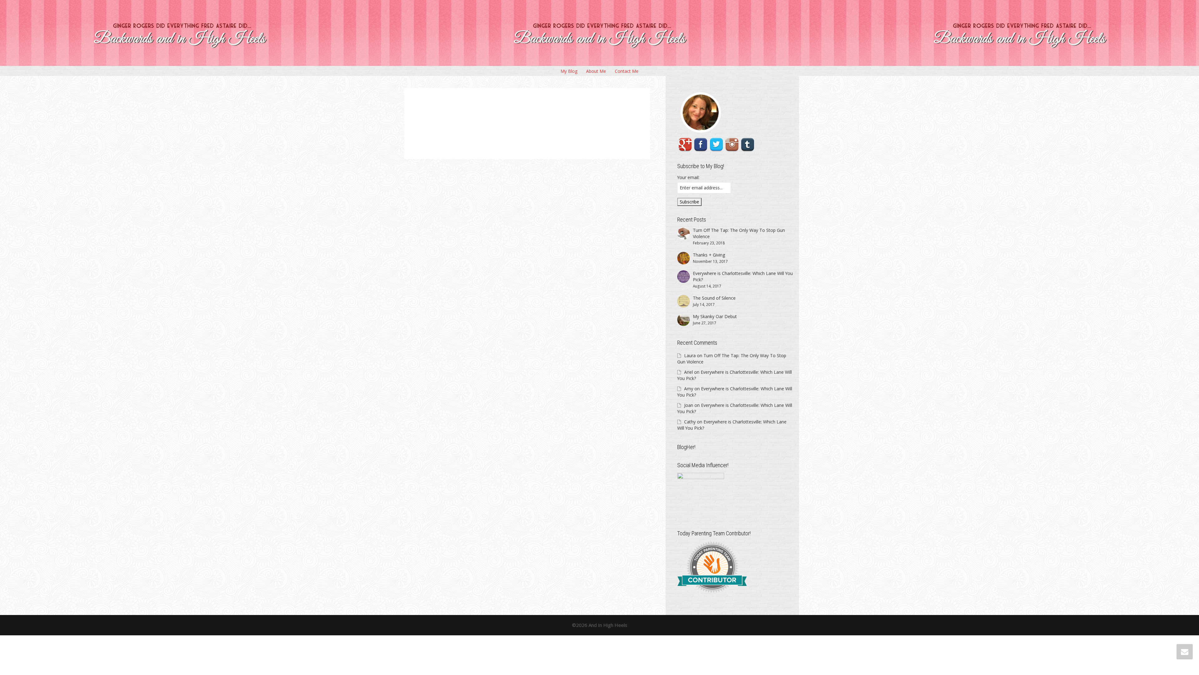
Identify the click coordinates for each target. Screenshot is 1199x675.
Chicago (538, 115)
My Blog (568, 71)
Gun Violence (512, 121)
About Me (596, 71)
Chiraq (522, 118)
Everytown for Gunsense (563, 118)
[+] (479, 121)
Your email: (688, 177)
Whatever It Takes (524, 124)
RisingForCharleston (574, 115)
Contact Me (627, 71)
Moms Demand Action (553, 115)
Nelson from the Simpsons (568, 121)
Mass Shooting (527, 121)
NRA (584, 121)
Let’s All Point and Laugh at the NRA (522, 111)
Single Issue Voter (506, 124)
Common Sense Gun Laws (538, 118)
